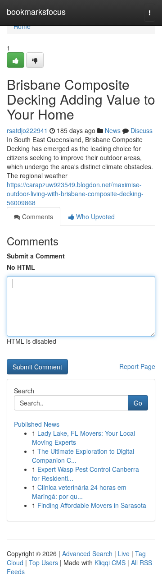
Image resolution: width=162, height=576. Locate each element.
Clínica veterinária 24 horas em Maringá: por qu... (79, 492)
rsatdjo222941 (27, 130)
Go (138, 402)
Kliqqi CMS (110, 562)
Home (22, 26)
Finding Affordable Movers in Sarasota (91, 505)
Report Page (137, 366)
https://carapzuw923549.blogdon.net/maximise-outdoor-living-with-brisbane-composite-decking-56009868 (75, 193)
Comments (36, 216)
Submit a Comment (36, 255)
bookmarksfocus (36, 11)
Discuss (141, 130)
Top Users (43, 562)
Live (124, 553)
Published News (36, 424)
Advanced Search (87, 553)
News (113, 130)
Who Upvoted (94, 216)
